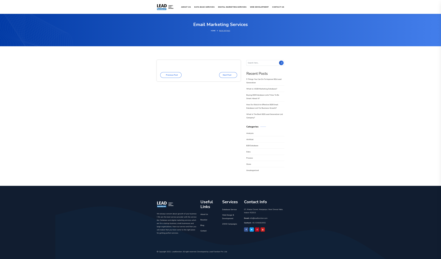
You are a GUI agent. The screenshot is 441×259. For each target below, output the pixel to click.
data (248, 152)
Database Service (229, 209)
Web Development (259, 7)
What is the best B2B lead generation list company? (264, 116)
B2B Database (252, 145)
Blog (202, 225)
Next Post (227, 75)
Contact (203, 231)
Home (213, 31)
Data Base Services (204, 7)
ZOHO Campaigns (229, 224)
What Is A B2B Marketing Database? (261, 89)
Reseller (203, 220)
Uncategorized (252, 170)
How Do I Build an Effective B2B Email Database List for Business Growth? (262, 106)
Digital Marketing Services (232, 7)
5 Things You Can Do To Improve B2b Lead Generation (263, 81)
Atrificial (250, 139)
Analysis (250, 133)
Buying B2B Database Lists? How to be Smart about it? (262, 97)
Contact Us (278, 7)
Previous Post (171, 75)
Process (249, 158)
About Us (186, 7)
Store (248, 164)
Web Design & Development (228, 217)
